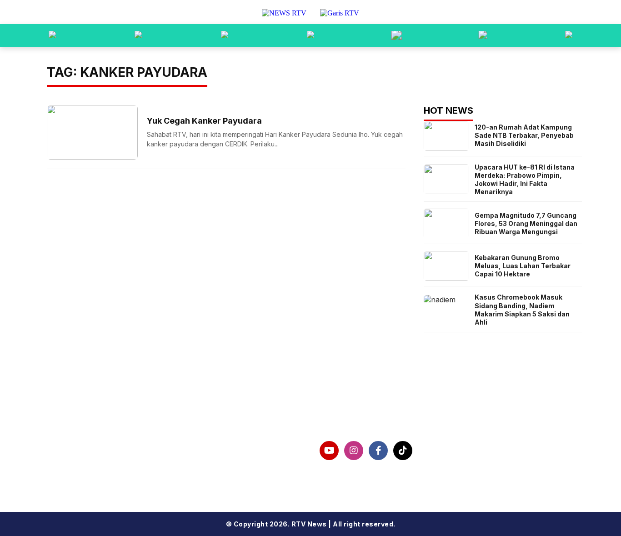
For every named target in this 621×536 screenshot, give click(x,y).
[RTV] (568, 35)
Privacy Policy (87, 460)
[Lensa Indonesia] (52, 35)
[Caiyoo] (310, 35)
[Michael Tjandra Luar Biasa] (224, 35)
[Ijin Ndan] (138, 35)
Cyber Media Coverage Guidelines (127, 474)
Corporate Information (104, 445)
